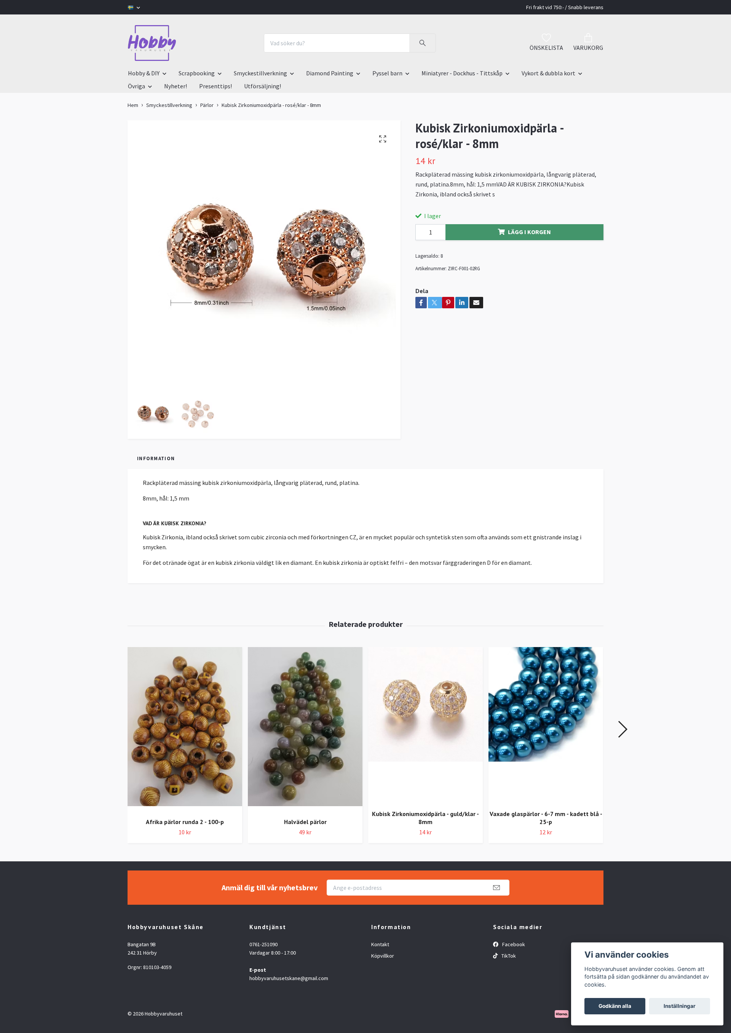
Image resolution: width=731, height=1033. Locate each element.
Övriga (136, 86)
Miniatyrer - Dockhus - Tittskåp (462, 73)
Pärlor (207, 105)
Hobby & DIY (144, 73)
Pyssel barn (387, 73)
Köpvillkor (382, 955)
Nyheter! (175, 86)
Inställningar (680, 1006)
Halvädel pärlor (305, 822)
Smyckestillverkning (260, 73)
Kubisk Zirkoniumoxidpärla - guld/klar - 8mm (425, 818)
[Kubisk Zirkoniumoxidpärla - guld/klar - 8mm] (425, 725)
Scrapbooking (197, 73)
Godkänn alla (615, 1006)
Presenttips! (215, 86)
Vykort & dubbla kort (548, 73)
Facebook (513, 944)
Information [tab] (156, 458)
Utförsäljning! (262, 86)
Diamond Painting (329, 73)
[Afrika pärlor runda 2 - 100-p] (185, 729)
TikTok (508, 955)
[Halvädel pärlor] (305, 729)
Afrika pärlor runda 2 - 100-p (185, 822)
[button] (622, 729)
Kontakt (380, 944)
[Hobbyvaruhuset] (152, 43)
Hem (133, 105)
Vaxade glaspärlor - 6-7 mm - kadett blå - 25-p (546, 818)
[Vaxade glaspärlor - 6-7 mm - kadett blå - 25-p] (545, 725)
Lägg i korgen (529, 232)
